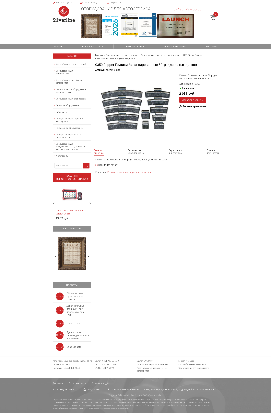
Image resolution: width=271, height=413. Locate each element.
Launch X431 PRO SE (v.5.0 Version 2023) (69, 212)
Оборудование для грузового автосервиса (70, 120)
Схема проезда (100, 383)
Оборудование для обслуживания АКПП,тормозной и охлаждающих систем (70, 147)
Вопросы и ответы (92, 46)
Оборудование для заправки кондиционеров (69, 136)
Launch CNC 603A (145, 361)
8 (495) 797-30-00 (187, 9)
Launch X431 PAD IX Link (106, 364)
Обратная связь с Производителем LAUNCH (75, 296)
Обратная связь (77, 383)
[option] (72, 202)
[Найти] (86, 165)
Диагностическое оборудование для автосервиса (71, 90)
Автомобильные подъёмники (192, 364)
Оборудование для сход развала (71, 98)
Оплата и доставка (175, 46)
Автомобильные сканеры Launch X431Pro (72, 361)
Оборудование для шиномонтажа (64, 72)
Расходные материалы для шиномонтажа (129, 172)
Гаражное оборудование (67, 105)
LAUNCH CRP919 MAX (104, 368)
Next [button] (91, 203)
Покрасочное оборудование (69, 128)
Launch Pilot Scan (186, 361)
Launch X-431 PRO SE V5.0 (107, 361)
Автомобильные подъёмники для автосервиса (71, 81)
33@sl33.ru (94, 389)
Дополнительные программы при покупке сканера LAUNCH (75, 310)
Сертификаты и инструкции (175, 151)
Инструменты (62, 156)
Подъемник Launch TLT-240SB (66, 368)
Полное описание (99, 151)
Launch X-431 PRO (61, 364)
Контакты (211, 46)
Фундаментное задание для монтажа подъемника (77, 335)
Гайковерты (61, 112)
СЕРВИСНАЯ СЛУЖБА (134, 46)
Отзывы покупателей (213, 151)
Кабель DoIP (73, 323)
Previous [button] (53, 203)
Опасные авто (73, 346)
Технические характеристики (136, 151)
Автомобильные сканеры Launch (71, 64)
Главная (57, 46)
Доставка (58, 383)
